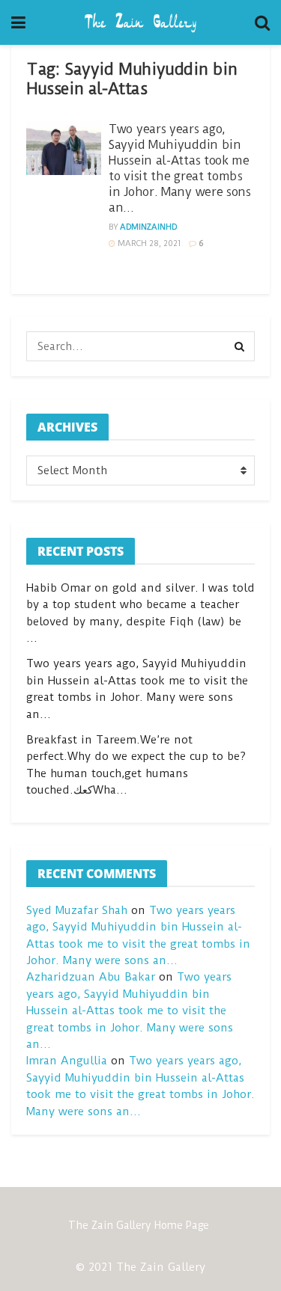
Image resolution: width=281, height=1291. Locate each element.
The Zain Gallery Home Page (138, 1225)
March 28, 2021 (148, 243)
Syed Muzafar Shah (76, 910)
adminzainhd (148, 227)
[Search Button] (240, 346)
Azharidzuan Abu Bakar (90, 977)
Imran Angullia (66, 1060)
